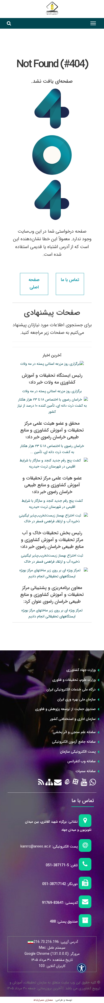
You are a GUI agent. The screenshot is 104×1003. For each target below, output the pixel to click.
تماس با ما (70, 279)
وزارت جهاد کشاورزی (81, 670)
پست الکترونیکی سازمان (78, 751)
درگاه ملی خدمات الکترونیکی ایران (71, 689)
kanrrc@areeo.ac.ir (35, 846)
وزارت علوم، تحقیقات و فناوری (74, 680)
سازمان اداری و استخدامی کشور (73, 719)
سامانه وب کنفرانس (81, 761)
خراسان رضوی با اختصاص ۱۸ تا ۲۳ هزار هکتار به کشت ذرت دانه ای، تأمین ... (52, 449)
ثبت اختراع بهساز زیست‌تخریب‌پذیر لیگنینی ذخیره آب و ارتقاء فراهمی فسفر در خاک (52, 558)
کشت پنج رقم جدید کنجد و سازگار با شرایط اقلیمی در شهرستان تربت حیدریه (52, 504)
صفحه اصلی (34, 283)
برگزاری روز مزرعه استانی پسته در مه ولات (52, 391)
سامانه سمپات (86, 771)
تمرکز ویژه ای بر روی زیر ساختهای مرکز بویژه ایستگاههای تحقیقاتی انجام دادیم (52, 613)
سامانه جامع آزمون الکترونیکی (74, 742)
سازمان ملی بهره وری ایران (76, 699)
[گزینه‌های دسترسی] (81, 968)
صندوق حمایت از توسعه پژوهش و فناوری (65, 709)
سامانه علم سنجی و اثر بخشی (74, 732)
